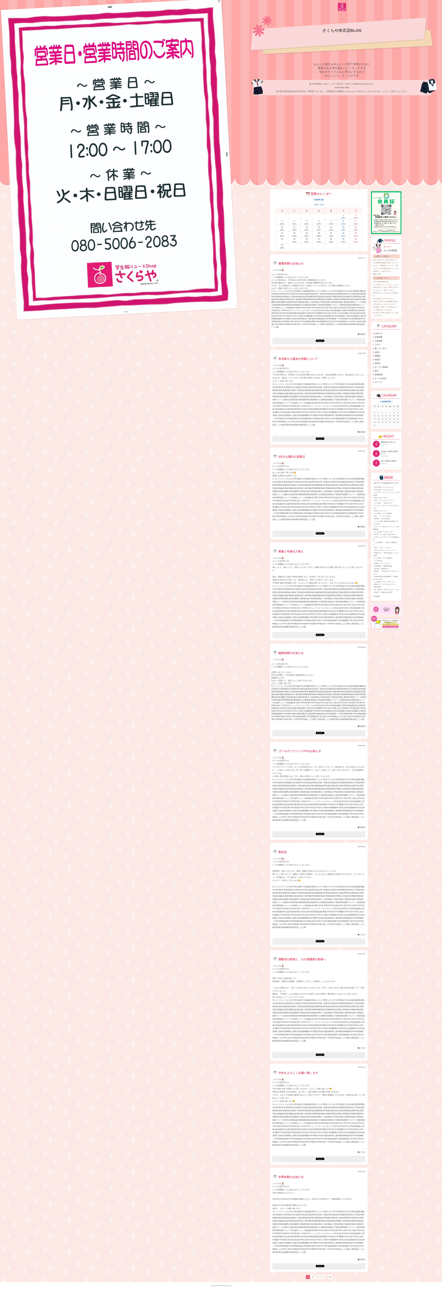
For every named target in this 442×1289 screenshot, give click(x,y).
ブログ (362, 935)
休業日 (362, 334)
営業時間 (378, 374)
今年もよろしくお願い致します (298, 1072)
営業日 (377, 363)
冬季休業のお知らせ (291, 1176)
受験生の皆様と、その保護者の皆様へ (302, 959)
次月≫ (322, 205)
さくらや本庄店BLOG (342, 30)
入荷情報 (378, 341)
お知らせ (378, 333)
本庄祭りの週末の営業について (298, 358)
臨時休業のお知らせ (291, 652)
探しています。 (381, 348)
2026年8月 (386, 401)
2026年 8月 (319, 200)
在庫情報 (378, 337)
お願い (377, 352)
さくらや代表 (380, 378)
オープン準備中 (381, 367)
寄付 (376, 371)
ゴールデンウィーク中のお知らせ (299, 751)
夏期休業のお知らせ (291, 263)
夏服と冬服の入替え (291, 551)
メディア (378, 382)
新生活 (282, 852)
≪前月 (315, 205)
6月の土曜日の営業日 (291, 456)
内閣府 (377, 356)
